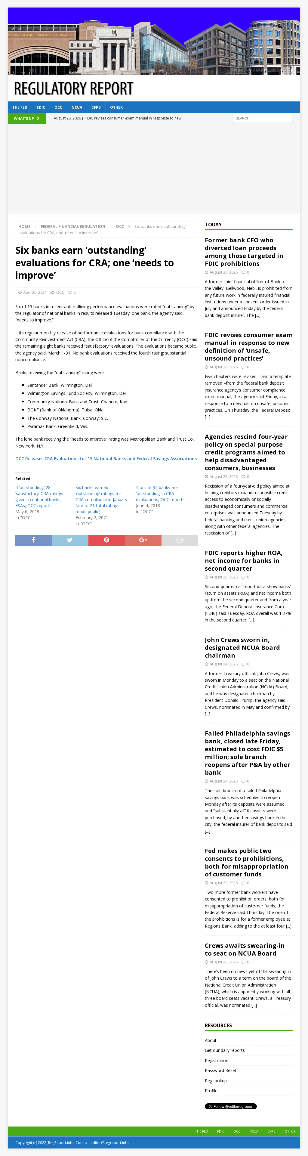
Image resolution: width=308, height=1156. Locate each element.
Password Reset (220, 1070)
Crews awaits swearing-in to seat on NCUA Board (245, 949)
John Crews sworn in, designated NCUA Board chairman (242, 647)
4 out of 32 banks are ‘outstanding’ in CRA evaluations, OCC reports (160, 493)
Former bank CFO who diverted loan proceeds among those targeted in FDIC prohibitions (244, 252)
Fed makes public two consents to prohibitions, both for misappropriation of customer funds (246, 862)
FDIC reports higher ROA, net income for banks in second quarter (244, 560)
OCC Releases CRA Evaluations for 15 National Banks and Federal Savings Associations (106, 458)
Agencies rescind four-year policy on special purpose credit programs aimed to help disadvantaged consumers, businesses (246, 452)
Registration (216, 1060)
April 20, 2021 (35, 292)
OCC (58, 107)
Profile (211, 1090)
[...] (257, 315)
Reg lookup (216, 1080)
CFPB (96, 107)
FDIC (41, 107)
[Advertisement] (154, 169)
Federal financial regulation (73, 226)
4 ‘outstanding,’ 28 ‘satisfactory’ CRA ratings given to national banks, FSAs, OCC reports (39, 496)
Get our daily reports (225, 1050)
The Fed (19, 107)
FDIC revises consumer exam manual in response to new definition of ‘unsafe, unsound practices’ (249, 346)
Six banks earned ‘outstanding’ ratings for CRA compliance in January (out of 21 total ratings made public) (101, 499)
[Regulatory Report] (154, 72)
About (211, 1040)
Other (116, 107)
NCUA (77, 107)
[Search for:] (263, 118)
